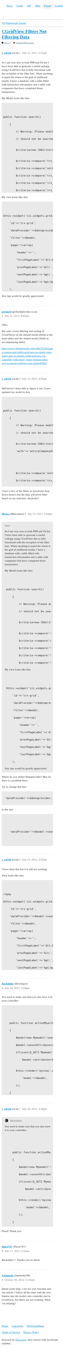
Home (5, 1326)
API (29, 5)
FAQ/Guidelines (35, 1326)
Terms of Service (11, 1332)
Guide (19, 5)
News (9, 5)
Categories (17, 1326)
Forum (47, 5)
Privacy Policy (31, 1332)
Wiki (37, 5)
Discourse (20, 1339)
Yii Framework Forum (14, 23)
